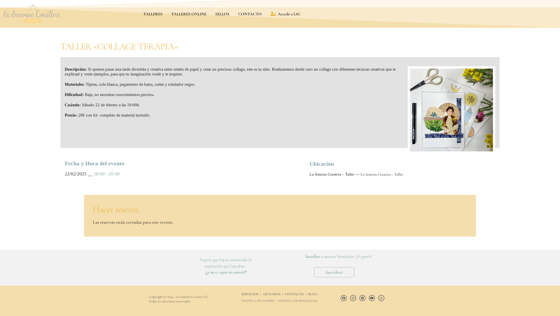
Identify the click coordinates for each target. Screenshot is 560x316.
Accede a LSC (289, 13)
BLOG (312, 294)
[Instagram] (353, 298)
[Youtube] (372, 298)
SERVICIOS (249, 294)
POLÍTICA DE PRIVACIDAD (298, 301)
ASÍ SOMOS (271, 294)
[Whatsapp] (381, 298)
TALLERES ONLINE (188, 13)
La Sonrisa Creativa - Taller (381, 174)
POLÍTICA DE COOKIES (258, 301)
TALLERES (153, 13)
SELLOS (222, 13)
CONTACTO (250, 13)
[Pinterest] (362, 298)
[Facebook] (344, 298)
